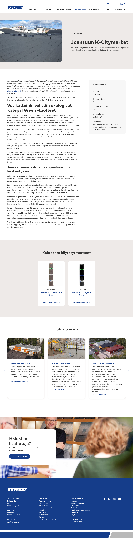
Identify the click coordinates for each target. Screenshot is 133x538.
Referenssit (43, 512)
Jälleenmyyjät (44, 505)
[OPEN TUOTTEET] (38, 9)
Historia (74, 501)
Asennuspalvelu (45, 501)
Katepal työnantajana (79, 503)
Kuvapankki (75, 505)
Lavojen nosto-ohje (46, 507)
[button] (4, 370)
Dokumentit (43, 503)
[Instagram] (114, 499)
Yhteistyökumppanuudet (80, 510)
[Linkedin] (104, 499)
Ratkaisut (42, 510)
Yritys (73, 514)
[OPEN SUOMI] (115, 4)
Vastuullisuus (76, 507)
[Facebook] (109, 499)
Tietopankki (43, 514)
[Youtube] (119, 499)
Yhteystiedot (75, 512)
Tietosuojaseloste (77, 521)
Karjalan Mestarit (14, 91)
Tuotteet (42, 517)
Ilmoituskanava (76, 519)
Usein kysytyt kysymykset (48, 519)
